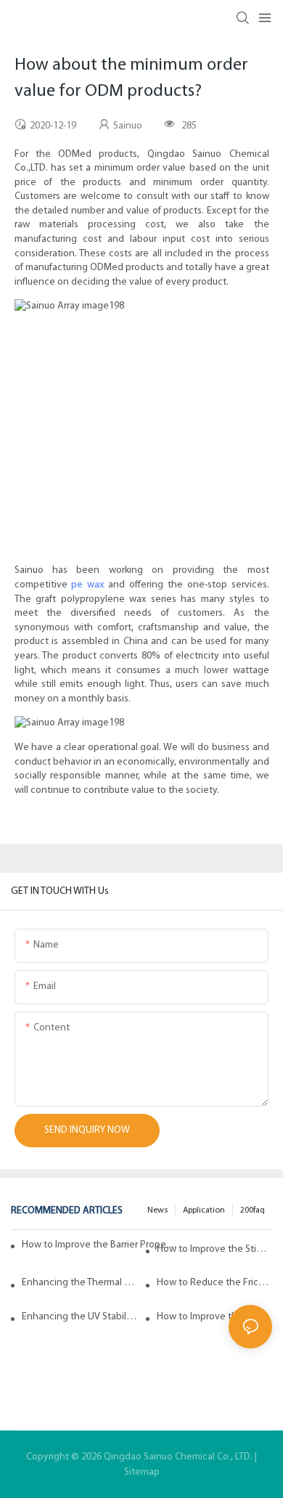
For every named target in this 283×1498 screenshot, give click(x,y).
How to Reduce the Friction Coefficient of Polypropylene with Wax (214, 1282)
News (157, 1210)
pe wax (87, 584)
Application (204, 1210)
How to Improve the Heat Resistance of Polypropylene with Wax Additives (214, 1316)
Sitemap (142, 1472)
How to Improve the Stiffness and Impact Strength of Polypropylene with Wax (214, 1249)
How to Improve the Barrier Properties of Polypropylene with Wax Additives (100, 1244)
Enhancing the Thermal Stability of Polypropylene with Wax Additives (79, 1282)
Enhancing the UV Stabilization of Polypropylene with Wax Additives (79, 1316)
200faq (252, 1210)
